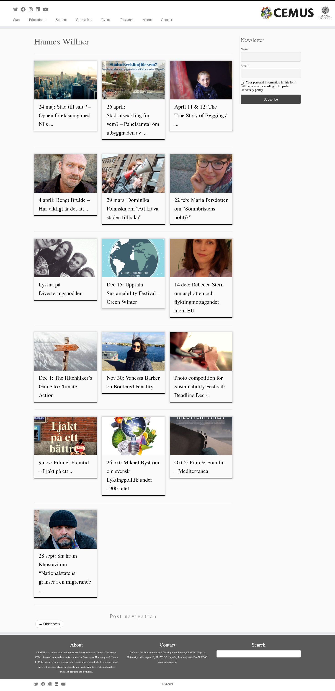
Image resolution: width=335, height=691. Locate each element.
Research (127, 20)
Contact (166, 20)
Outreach (83, 20)
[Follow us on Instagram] (32, 9)
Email (244, 66)
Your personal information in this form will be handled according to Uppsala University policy (268, 86)
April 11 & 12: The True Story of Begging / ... (200, 115)
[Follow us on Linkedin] (39, 9)
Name (244, 49)
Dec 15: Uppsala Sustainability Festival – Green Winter (133, 293)
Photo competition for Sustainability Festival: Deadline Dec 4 (199, 386)
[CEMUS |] (296, 12)
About (147, 20)
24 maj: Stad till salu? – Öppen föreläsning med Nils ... (65, 115)
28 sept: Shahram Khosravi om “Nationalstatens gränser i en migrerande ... (65, 573)
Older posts (49, 624)
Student (61, 20)
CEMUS (169, 683)
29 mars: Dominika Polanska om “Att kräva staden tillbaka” (132, 208)
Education (36, 20)
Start (16, 20)
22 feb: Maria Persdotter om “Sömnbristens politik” (201, 208)
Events (106, 20)
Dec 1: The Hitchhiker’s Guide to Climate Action (65, 386)
